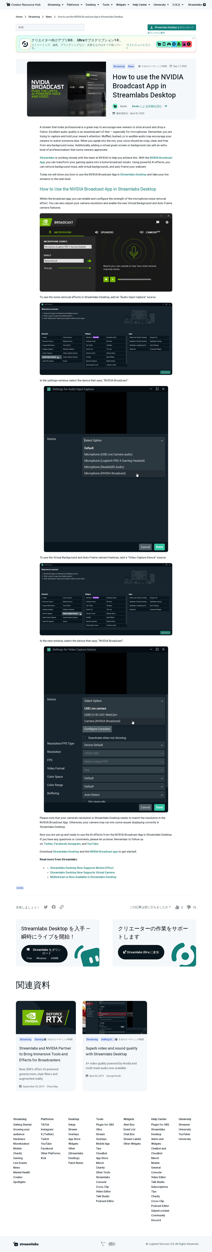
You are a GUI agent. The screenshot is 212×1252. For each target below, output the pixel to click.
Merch (100, 1163)
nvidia (20, 888)
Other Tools (103, 1172)
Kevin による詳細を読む (147, 106)
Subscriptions (159, 1186)
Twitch (45, 1139)
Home (19, 16)
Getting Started (22, 1124)
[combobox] (50, 27)
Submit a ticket (160, 1210)
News (49, 16)
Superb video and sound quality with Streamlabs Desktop (111, 1051)
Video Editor (103, 1191)
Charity (17, 1153)
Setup (71, 1124)
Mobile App (103, 1143)
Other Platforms (50, 1153)
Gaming (18, 1158)
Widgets (73, 1143)
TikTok (45, 1124)
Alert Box (129, 1124)
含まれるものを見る (138, 44)
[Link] (62, 907)
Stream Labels (132, 1139)
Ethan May (52, 1086)
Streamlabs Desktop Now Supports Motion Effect (81, 867)
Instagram (74, 843)
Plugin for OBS (105, 1124)
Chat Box (129, 1134)
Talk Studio (102, 1196)
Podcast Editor (105, 1201)
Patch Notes (75, 1163)
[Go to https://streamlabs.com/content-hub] (23, 5)
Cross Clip (102, 1186)
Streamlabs (195, 4)
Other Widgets (132, 1143)
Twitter (48, 843)
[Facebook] (54, 907)
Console (156, 1172)
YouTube (92, 843)
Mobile (17, 1148)
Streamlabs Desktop (133, 174)
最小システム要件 (156, 33)
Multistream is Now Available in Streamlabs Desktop (83, 877)
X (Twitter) (47, 1134)
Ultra (99, 1129)
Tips (98, 1148)
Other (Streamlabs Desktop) (75, 1153)
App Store (74, 1139)
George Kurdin (113, 1076)
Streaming (34, 16)
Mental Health (21, 1172)
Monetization (21, 1143)
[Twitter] (46, 907)
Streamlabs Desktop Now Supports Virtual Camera (82, 872)
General (156, 1167)
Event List (129, 1129)
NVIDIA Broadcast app (104, 851)
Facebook (60, 843)
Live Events (20, 1163)
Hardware (19, 1139)
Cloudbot (101, 1153)
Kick (43, 1158)
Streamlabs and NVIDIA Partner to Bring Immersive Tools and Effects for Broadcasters (45, 1054)
